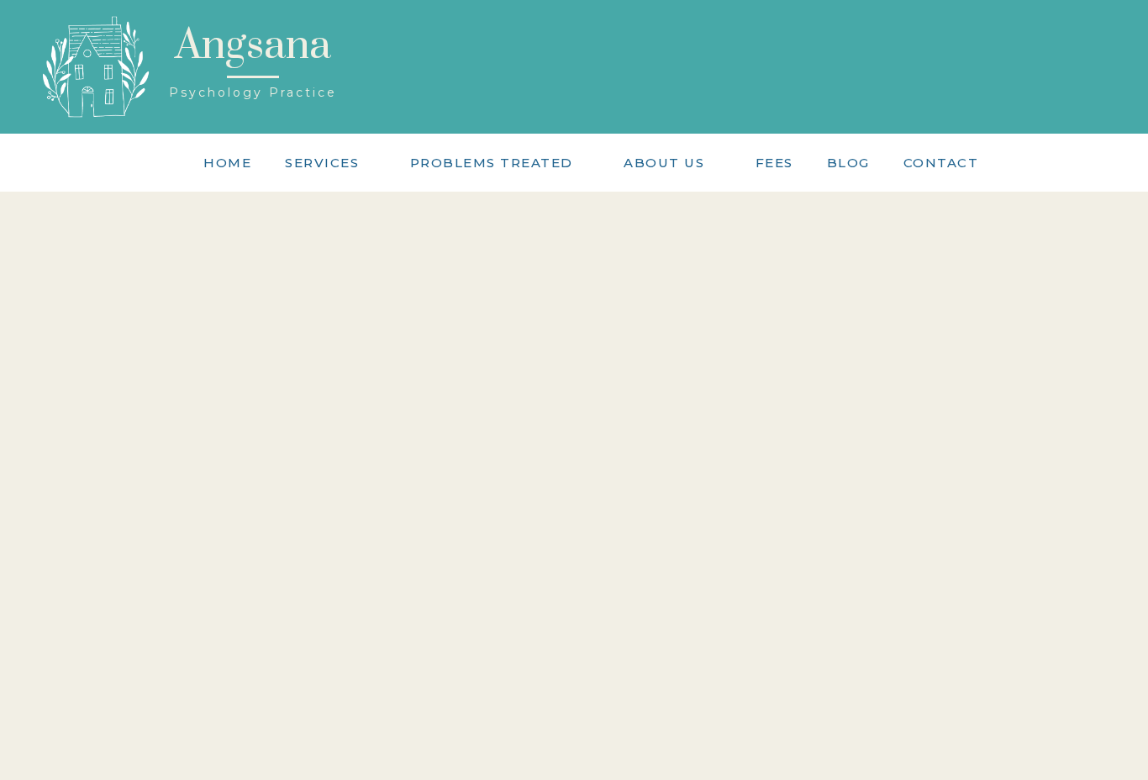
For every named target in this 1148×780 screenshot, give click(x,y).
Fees (774, 163)
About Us (664, 163)
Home (227, 163)
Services (322, 163)
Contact (941, 163)
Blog (848, 163)
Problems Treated (491, 163)
